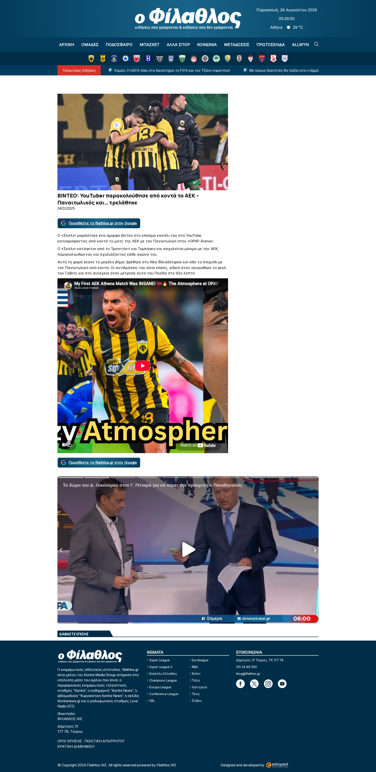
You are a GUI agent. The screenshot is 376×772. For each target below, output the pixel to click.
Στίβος (197, 700)
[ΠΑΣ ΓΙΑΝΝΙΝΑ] (285, 58)
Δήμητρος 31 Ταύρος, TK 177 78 (260, 660)
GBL (152, 700)
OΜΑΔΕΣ (90, 44)
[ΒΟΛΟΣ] (137, 58)
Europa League (160, 687)
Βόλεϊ (196, 673)
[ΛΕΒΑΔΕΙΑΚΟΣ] (182, 58)
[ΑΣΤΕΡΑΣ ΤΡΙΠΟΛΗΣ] (114, 58)
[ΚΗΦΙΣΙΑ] (171, 58)
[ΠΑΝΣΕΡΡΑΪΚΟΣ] (273, 58)
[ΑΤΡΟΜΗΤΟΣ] (125, 58)
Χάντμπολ (199, 687)
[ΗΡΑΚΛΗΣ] (148, 58)
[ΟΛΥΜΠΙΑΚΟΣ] (194, 58)
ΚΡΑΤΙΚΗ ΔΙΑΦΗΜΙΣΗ (75, 746)
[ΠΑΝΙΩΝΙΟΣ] (262, 58)
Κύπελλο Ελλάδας (163, 673)
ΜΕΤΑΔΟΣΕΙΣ (236, 44)
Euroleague (200, 660)
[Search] (316, 44)
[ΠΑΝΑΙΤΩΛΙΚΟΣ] (228, 58)
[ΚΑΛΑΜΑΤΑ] (159, 58)
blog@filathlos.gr (248, 673)
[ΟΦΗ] (205, 58)
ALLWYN (300, 44)
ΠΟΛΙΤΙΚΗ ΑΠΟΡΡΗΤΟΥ (105, 741)
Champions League (163, 680)
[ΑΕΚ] (91, 58)
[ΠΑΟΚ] (239, 58)
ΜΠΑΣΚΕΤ (149, 44)
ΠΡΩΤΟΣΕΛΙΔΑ (271, 44)
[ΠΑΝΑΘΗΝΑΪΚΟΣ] (216, 58)
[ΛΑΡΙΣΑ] (250, 58)
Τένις (196, 694)
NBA (195, 667)
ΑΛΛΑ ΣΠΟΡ (178, 44)
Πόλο (196, 680)
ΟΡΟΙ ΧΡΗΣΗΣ (70, 741)
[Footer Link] (240, 683)
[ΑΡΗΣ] (103, 58)
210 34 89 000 (246, 667)
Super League (159, 660)
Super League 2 (160, 667)
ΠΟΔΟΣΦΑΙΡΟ (119, 44)
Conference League (163, 694)
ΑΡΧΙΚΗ (66, 44)
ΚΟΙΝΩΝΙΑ (207, 44)
